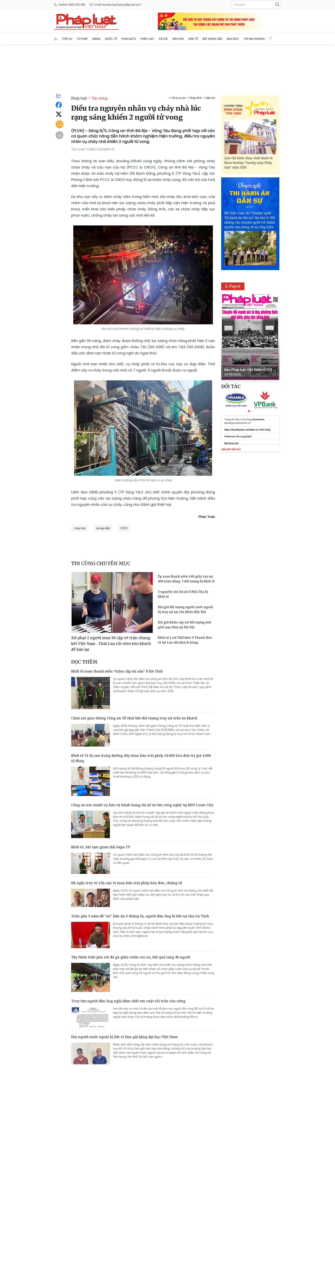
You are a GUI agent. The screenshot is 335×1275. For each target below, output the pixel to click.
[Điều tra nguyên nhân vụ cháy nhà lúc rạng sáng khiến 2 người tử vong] (86, 21)
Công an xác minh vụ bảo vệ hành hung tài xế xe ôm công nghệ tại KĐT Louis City (142, 805)
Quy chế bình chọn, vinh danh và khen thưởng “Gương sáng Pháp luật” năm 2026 (248, 162)
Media (96, 39)
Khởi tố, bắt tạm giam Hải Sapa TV (100, 847)
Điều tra (210, 97)
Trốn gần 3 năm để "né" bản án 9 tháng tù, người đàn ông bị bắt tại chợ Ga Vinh (140, 916)
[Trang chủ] (55, 38)
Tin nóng (99, 98)
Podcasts (129, 39)
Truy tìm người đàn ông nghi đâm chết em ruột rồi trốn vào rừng (128, 1001)
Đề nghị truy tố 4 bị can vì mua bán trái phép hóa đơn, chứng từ (126, 883)
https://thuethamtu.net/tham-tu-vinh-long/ (247, 429)
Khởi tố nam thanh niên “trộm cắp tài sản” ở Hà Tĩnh (117, 671)
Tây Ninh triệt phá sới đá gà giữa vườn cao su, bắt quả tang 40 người (130, 957)
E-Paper (233, 286)
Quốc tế (111, 39)
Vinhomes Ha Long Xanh (237, 436)
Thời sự (67, 39)
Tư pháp (82, 39)
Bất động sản (212, 39)
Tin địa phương (254, 39)
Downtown (258, 419)
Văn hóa (178, 39)
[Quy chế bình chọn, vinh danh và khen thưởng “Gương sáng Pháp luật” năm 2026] (250, 136)
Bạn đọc (233, 39)
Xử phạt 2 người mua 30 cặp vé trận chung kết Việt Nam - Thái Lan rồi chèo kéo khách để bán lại (111, 643)
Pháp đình (196, 97)
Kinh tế (193, 39)
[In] (59, 135)
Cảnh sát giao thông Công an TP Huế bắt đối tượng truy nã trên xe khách (134, 718)
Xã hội (163, 39)
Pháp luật (147, 39)
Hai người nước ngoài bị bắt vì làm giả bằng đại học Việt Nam (124, 1036)
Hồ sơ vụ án (179, 97)
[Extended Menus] (271, 38)
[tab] (249, 411)
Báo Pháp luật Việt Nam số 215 (248, 370)
